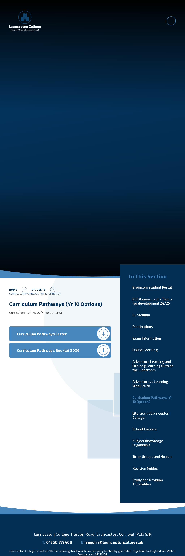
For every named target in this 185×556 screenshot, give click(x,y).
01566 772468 (57, 542)
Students (38, 289)
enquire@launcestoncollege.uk (112, 542)
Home (13, 289)
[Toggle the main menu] (171, 20)
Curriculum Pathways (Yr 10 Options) (35, 293)
